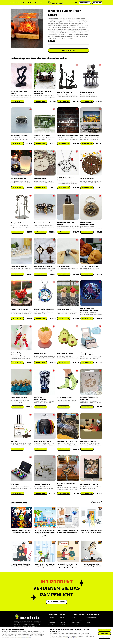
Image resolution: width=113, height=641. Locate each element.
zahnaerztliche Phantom (19, 398)
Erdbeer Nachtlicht (40, 353)
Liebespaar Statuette (87, 92)
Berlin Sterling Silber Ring (19, 136)
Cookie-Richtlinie (18, 637)
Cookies (88, 622)
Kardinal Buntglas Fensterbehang (17, 354)
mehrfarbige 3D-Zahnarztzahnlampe (40, 398)
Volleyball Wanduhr (87, 179)
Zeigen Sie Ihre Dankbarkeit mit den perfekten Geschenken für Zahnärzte (44, 566)
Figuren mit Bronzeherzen (19, 266)
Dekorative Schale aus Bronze (44, 223)
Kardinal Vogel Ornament (19, 309)
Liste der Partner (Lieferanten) (71, 637)
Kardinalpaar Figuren (64, 309)
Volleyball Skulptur (17, 223)
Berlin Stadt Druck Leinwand (90, 136)
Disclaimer (62, 620)
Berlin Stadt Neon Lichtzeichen (67, 136)
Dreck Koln (14, 441)
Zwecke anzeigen (104, 637)
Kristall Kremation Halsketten (44, 309)
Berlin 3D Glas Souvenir (42, 136)
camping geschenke (85, 2)
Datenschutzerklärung (26, 637)
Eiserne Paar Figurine (64, 92)
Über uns (62, 617)
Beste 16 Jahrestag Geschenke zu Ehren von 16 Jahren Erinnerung (91, 531)
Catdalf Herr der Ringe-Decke (67, 441)
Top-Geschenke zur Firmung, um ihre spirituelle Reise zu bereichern (68, 531)
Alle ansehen (97, 502)
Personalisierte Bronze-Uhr (43, 266)
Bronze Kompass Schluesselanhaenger (87, 223)
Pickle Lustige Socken (64, 398)
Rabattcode (62, 622)
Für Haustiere (38, 2)
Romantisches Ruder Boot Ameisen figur (42, 92)
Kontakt (73, 617)
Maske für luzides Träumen (43, 441)
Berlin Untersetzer (40, 179)
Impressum (89, 620)
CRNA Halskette (97, 2)
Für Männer (23, 2)
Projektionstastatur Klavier (89, 441)
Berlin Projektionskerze (18, 179)
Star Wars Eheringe (63, 266)
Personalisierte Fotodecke (89, 484)
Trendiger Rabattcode (65, 624)
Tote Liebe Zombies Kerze (89, 266)
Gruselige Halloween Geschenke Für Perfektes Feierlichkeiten (21, 531)
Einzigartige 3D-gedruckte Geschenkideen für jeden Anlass (91, 565)
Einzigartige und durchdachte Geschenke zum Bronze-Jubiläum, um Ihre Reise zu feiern (21, 566)
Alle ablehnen (104, 633)
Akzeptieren (104, 630)
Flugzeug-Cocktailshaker (42, 484)
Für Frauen (31, 2)
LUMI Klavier (15, 484)
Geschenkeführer (15, 2)
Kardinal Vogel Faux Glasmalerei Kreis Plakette (89, 310)
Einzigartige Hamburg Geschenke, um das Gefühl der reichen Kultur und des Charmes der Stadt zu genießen (45, 533)
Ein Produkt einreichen (56, 602)
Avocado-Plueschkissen (65, 353)
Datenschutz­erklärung (92, 617)
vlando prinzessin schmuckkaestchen (86, 354)
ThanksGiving (52, 624)
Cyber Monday (75, 624)
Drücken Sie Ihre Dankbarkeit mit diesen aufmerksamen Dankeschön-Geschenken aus (68, 566)
